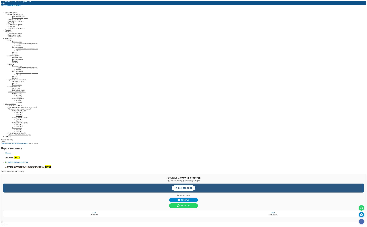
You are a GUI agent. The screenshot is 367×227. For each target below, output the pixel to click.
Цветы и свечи (17, 85)
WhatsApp (185, 205)
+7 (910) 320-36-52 (7, 2)
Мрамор (11, 64)
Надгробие (10, 143)
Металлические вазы (19, 110)
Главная (3, 143)
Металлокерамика (18, 98)
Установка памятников (15, 105)
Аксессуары (16, 88)
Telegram (185, 200)
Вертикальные (17, 42)
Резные (18, 45)
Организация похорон (15, 14)
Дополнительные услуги (16, 28)
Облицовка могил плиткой (17, 133)
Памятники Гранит (21, 143)
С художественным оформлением (27, 43)
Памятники (8, 38)
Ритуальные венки (14, 35)
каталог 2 (19, 97)
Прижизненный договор (20, 18)
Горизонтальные (17, 47)
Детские (15, 54)
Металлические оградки (20, 123)
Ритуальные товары (14, 19)
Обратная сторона (18, 81)
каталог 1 (19, 95)
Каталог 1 (19, 112)
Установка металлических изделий (19, 109)
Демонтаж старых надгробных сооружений (22, 107)
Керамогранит (17, 93)
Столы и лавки (17, 128)
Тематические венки (15, 33)
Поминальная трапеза (15, 25)
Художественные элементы (17, 80)
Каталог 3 (19, 116)
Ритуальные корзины (15, 37)
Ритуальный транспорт (16, 21)
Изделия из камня (14, 86)
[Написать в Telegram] (361, 214)
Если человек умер (18, 16)
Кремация (11, 26)
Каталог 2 (19, 114)
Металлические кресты (19, 117)
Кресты (14, 52)
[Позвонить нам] (361, 221)
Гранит (10, 40)
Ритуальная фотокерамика (17, 92)
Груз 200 (11, 23)
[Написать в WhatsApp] (361, 208)
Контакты (8, 136)
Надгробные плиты (18, 90)
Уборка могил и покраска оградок (19, 135)
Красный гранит (13, 55)
